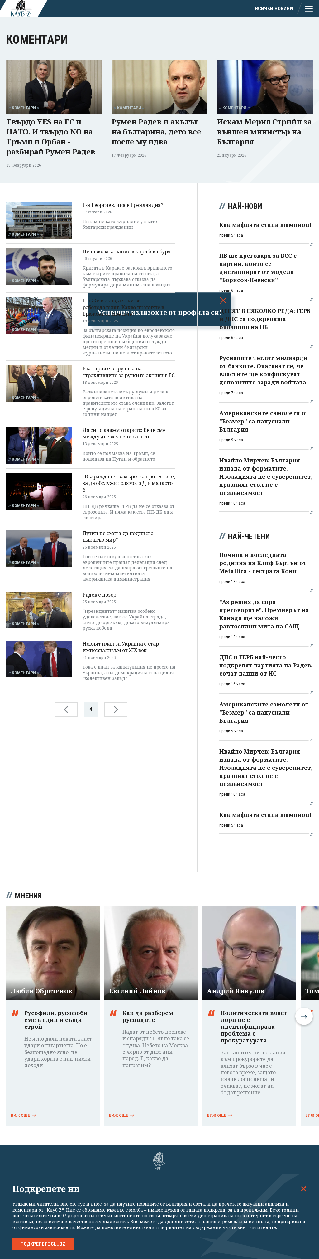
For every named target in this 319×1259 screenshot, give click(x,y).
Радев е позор (99, 594)
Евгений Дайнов (137, 991)
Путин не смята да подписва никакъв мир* (118, 536)
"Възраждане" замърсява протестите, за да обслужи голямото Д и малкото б (129, 483)
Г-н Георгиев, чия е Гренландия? (123, 205)
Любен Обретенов (41, 991)
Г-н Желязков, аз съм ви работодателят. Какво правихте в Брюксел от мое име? (123, 307)
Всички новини (274, 9)
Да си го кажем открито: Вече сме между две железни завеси (124, 433)
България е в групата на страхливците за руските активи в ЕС (129, 371)
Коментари (24, 108)
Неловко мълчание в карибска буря (126, 251)
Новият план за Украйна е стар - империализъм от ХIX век (122, 647)
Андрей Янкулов (235, 991)
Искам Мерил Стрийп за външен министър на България (264, 131)
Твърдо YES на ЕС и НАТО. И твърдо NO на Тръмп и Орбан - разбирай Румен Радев (50, 136)
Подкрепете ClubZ (43, 1244)
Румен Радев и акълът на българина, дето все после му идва (156, 131)
